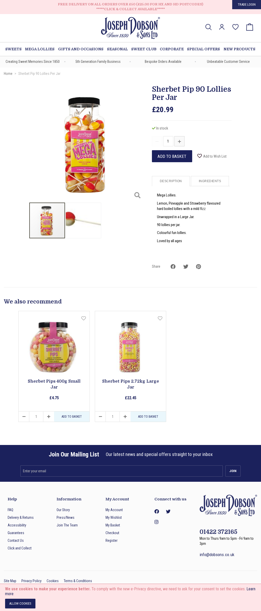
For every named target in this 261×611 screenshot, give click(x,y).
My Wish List (235, 23)
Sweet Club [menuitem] (143, 49)
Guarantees (16, 533)
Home (8, 74)
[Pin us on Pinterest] (198, 267)
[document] (130, 597)
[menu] (130, 49)
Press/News (65, 517)
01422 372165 (218, 531)
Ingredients (210, 181)
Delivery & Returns (21, 517)
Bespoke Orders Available (163, 62)
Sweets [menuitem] (13, 49)
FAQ (10, 510)
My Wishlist (114, 517)
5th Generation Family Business (98, 62)
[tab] (171, 181)
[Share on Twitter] (186, 267)
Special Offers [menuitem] (203, 49)
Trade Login (247, 4)
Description (171, 181)
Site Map (10, 581)
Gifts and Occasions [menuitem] (80, 49)
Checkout (112, 533)
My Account (114, 510)
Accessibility (17, 525)
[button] (222, 27)
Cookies (53, 581)
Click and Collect (20, 548)
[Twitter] (168, 511)
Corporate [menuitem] (172, 49)
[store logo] (130, 29)
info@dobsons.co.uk (217, 554)
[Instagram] (156, 522)
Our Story (63, 510)
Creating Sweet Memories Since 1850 (33, 62)
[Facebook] (156, 511)
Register (112, 540)
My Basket (113, 525)
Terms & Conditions (78, 581)
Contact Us (16, 540)
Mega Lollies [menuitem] (40, 49)
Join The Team (67, 525)
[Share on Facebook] (173, 267)
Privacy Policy (31, 581)
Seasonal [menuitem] (117, 49)
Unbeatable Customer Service (228, 62)
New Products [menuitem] (239, 49)
